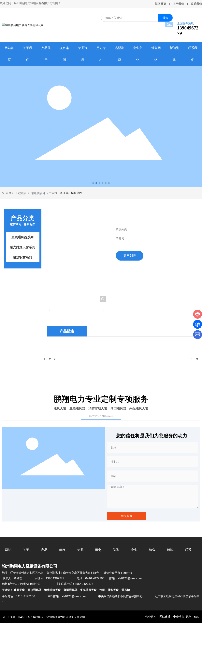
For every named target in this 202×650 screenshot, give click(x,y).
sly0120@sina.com (130, 578)
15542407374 (84, 583)
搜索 (165, 17)
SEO (196, 616)
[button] (93, 183)
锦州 (188, 616)
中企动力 (178, 616)
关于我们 (178, 3)
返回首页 (160, 3)
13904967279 (55, 578)
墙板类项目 (38, 193)
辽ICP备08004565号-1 (18, 617)
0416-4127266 (95, 578)
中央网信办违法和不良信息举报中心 (120, 596)
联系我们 (196, 3)
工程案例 (20, 193)
